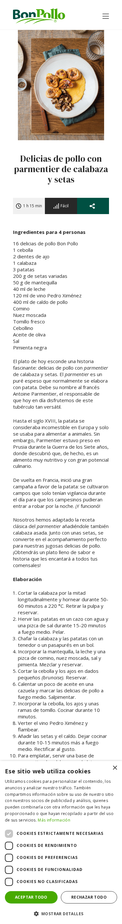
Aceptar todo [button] (31, 897)
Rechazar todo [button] (89, 897)
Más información (54, 820)
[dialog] (61, 842)
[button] (61, 913)
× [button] (114, 768)
